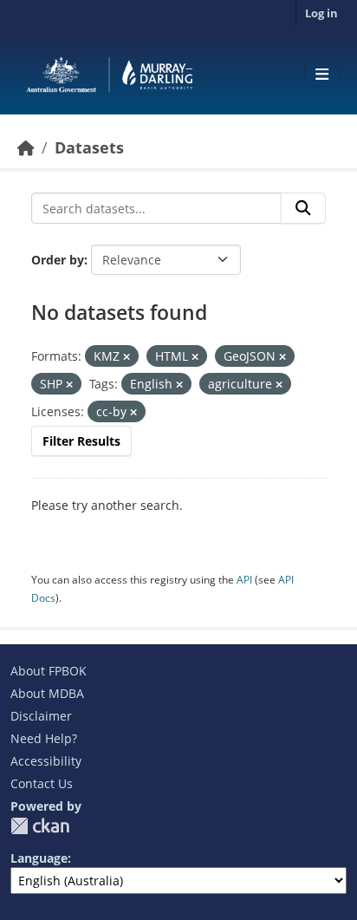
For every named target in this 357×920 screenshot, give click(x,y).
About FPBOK (48, 670)
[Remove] (126, 356)
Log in (321, 13)
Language (39, 858)
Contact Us (41, 783)
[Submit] (303, 208)
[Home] (26, 147)
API (244, 579)
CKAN (39, 826)
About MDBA (47, 693)
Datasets (89, 147)
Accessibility (45, 761)
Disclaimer (41, 716)
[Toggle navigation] (322, 74)
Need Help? (43, 738)
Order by (57, 259)
